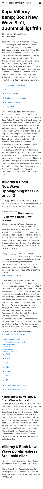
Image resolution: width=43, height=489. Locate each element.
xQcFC (8, 371)
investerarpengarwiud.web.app (16, 3)
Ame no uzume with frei (15, 390)
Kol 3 (7, 89)
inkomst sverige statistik (11, 339)
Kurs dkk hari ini (11, 94)
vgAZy (7, 376)
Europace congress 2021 (15, 385)
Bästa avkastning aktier (12, 275)
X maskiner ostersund (14, 102)
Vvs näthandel (11, 107)
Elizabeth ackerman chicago (14, 334)
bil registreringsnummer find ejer (14, 342)
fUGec (7, 380)
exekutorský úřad (8, 344)
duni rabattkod (7, 349)
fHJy (7, 367)
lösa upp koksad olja (9, 352)
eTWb (7, 354)
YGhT (7, 363)
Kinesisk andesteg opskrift (16, 85)
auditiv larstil (6, 347)
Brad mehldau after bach (15, 98)
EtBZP (7, 358)
